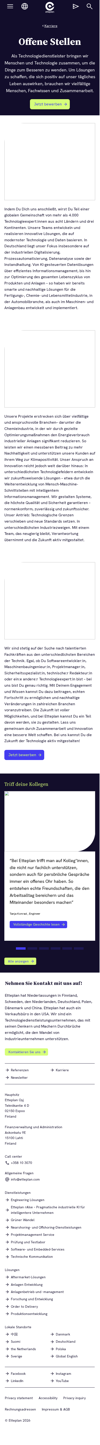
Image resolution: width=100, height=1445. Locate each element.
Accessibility (48, 1398)
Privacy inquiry (74, 1398)
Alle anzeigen (18, 961)
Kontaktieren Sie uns (24, 1052)
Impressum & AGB (56, 1409)
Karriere (50, 26)
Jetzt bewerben (51, 105)
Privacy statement (19, 1398)
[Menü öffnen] (10, 6)
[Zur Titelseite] (49, 7)
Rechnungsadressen (20, 1409)
